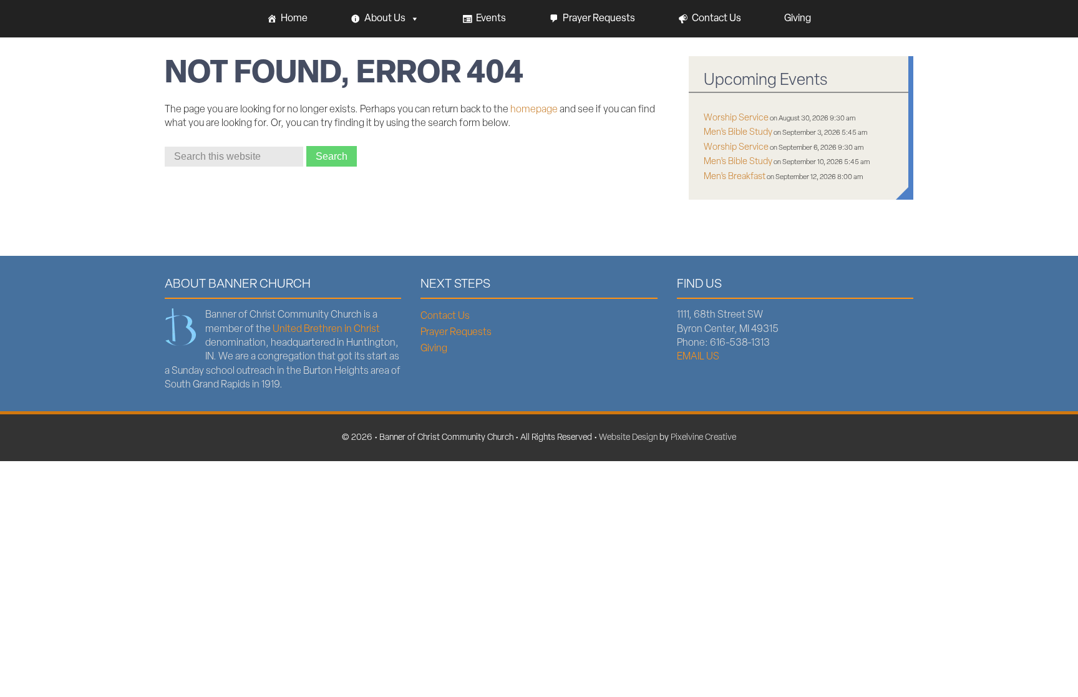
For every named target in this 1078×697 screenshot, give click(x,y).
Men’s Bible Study (738, 132)
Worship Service (736, 118)
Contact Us (716, 19)
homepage (534, 110)
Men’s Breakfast (734, 177)
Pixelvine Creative (703, 437)
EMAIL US (698, 357)
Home (294, 19)
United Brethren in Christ (326, 329)
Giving (797, 19)
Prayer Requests (599, 19)
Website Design (628, 437)
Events (491, 19)
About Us (384, 19)
